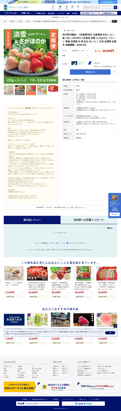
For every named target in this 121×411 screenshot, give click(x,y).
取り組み (74, 13)
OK (110, 333)
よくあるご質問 (95, 399)
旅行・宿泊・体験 (36, 368)
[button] (15, 17)
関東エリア (56, 368)
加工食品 (20, 368)
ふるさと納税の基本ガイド (84, 366)
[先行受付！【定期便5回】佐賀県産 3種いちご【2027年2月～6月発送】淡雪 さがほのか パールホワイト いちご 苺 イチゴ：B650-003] (60, 273)
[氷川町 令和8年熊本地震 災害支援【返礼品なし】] (60, 319)
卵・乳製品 (21, 375)
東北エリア (65, 366)
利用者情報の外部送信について (40, 399)
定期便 (19, 366)
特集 (68, 13)
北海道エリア (56, 366)
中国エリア (65, 370)
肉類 (5, 368)
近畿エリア (56, 370)
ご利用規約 (55, 399)
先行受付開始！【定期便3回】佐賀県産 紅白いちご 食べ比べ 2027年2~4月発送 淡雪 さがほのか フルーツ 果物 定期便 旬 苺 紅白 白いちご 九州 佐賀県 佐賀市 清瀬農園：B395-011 (83, 289)
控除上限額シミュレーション (85, 373)
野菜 (5, 373)
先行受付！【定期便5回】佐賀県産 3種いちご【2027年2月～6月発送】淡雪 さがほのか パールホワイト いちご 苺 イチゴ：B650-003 (60, 287)
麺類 (19, 370)
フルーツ (6, 375)
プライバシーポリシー (68, 399)
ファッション (35, 375)
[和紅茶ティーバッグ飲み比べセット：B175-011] (14, 273)
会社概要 (24, 399)
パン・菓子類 (21, 373)
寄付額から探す (40, 13)
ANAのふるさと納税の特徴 (104, 366)
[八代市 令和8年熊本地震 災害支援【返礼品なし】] (14, 319)
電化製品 (34, 373)
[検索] (115, 7)
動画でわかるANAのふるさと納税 (105, 373)
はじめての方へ (101, 368)
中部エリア (65, 368)
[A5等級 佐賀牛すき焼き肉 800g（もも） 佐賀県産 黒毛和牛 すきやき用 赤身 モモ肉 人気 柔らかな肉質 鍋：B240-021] (37, 273)
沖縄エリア (56, 375)
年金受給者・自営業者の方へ (85, 375)
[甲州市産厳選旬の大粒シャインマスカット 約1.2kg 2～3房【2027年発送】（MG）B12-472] (37, 319)
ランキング (60, 13)
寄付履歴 (63, 243)
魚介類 (5, 370)
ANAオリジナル (8, 366)
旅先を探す (51, 13)
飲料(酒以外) (21, 377)
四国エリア (56, 373)
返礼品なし (35, 377)
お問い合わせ (82, 399)
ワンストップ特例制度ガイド (85, 368)
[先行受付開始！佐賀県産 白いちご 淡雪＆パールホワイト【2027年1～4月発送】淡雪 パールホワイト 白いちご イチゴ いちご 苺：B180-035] (107, 273)
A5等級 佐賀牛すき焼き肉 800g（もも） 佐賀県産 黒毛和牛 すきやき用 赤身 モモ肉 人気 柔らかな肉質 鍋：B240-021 (37, 287)
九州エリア (65, 373)
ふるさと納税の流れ (102, 370)
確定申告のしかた (82, 370)
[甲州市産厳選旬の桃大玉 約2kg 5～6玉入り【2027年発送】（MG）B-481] (107, 319)
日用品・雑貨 (35, 370)
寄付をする (90, 72)
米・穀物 (6, 377)
